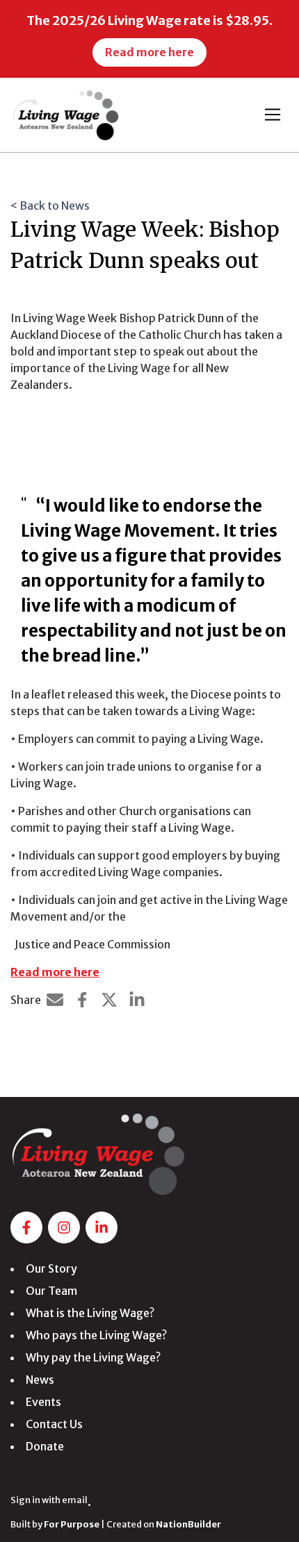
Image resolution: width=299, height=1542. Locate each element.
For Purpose (71, 1524)
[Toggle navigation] (272, 114)
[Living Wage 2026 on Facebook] (26, 1227)
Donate (45, 1446)
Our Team (51, 1291)
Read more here (54, 972)
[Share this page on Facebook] (82, 999)
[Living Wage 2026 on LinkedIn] (102, 1227)
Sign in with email (49, 1499)
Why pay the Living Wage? (93, 1357)
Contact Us (54, 1424)
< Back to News (50, 205)
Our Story (51, 1268)
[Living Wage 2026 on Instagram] (64, 1227)
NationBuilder (188, 1524)
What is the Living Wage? (90, 1313)
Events (43, 1402)
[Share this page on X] (109, 999)
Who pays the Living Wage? (96, 1335)
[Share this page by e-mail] (55, 999)
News (40, 1379)
